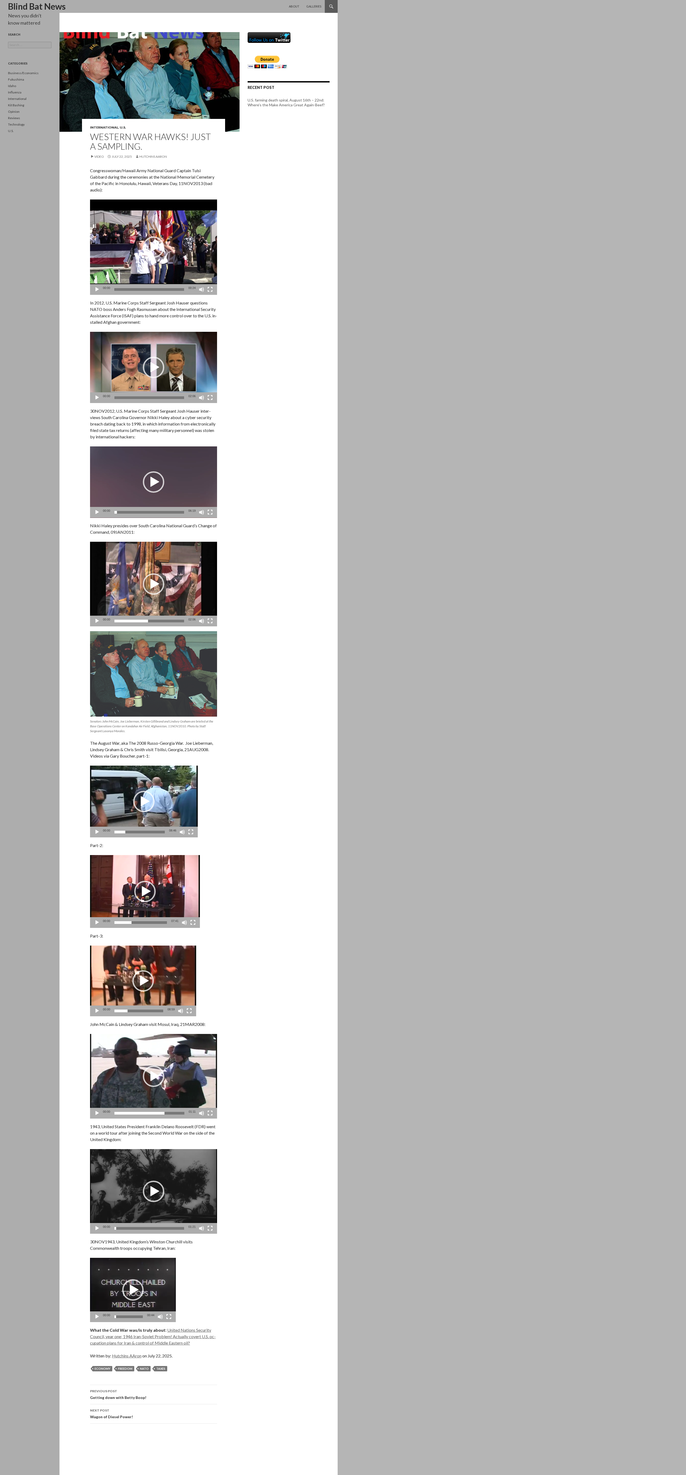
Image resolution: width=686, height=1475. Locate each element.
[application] (153, 247)
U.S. (123, 127)
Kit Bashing (16, 105)
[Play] (97, 289)
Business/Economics (23, 73)
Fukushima (16, 79)
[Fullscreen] (210, 289)
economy (102, 1368)
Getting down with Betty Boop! (118, 1394)
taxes (160, 1368)
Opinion (14, 112)
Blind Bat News (37, 6)
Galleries (313, 6)
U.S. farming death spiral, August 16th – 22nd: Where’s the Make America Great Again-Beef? (286, 102)
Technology (16, 124)
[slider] (149, 289)
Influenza (14, 92)
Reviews (14, 118)
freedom (125, 1368)
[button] (153, 247)
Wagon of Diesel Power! (111, 1413)
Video (99, 157)
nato (144, 1368)
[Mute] (201, 289)
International (104, 127)
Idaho (12, 86)
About (294, 6)
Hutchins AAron (153, 157)
